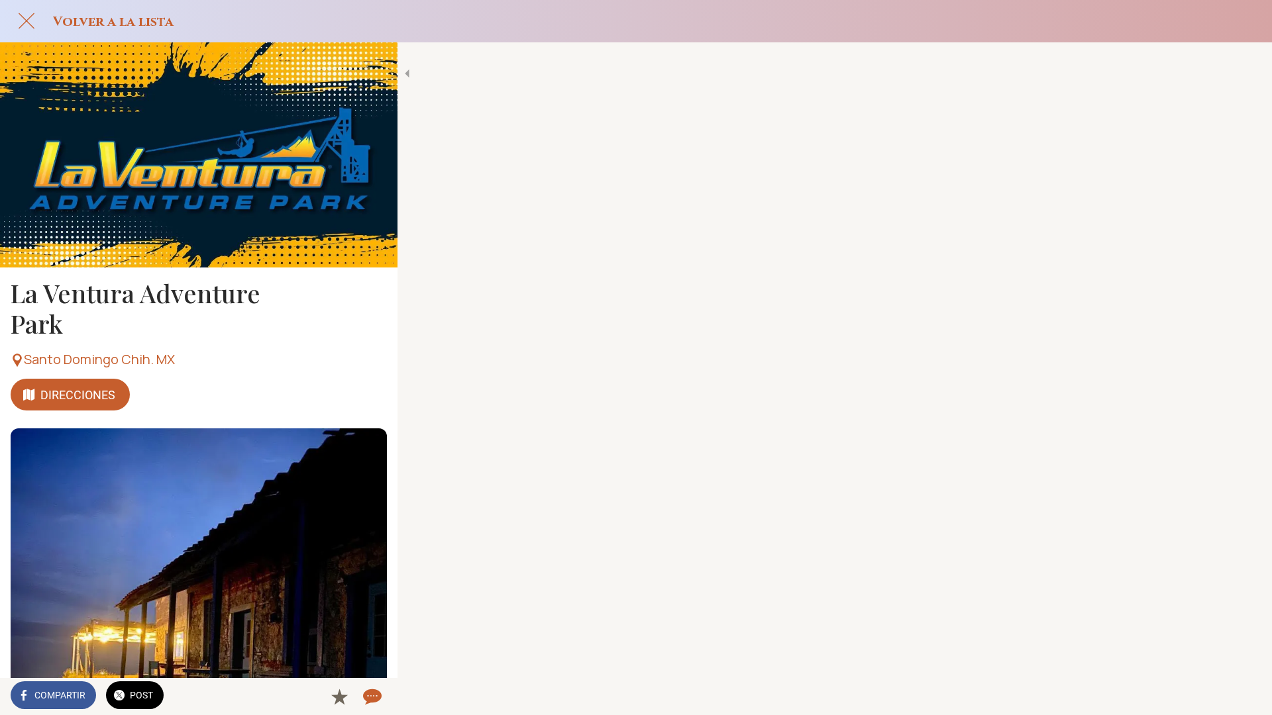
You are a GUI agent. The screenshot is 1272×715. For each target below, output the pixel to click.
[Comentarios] (371, 696)
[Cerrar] (26, 21)
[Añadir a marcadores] (339, 696)
